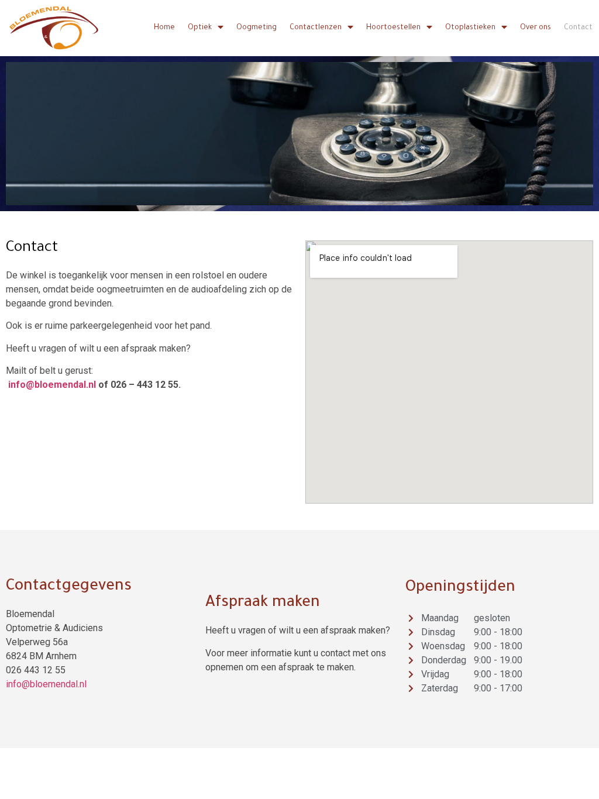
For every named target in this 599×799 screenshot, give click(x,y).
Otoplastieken (470, 28)
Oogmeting (256, 28)
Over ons (535, 28)
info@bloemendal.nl (52, 384)
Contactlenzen (316, 28)
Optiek (200, 28)
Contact (578, 28)
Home (164, 28)
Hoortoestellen (393, 28)
